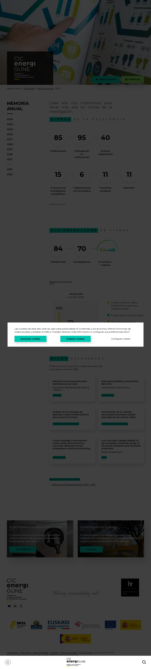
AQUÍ (126, 331)
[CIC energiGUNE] (76, 662)
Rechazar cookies (30, 339)
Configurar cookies (120, 339)
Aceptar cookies (75, 339)
